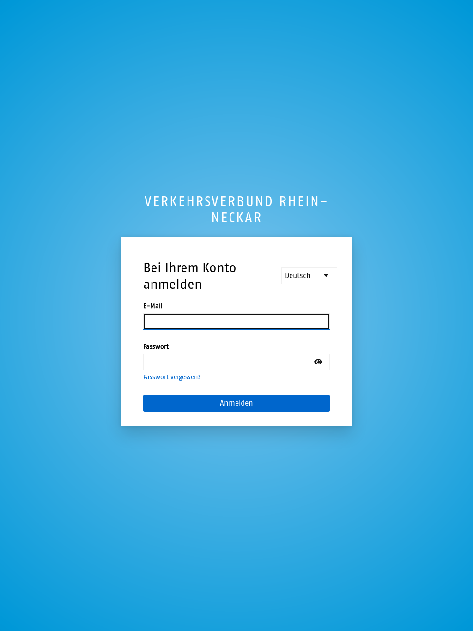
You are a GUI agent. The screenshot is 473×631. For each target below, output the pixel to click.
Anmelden (236, 403)
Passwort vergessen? (171, 377)
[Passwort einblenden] (318, 362)
